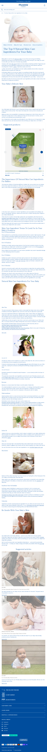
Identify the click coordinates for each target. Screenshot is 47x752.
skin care (14, 63)
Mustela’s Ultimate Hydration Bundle (10, 402)
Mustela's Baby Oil (24, 364)
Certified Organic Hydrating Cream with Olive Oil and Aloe (15, 328)
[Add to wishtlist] (40, 130)
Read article (4, 595)
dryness (42, 537)
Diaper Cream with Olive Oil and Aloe (10, 326)
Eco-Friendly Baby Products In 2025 (9, 677)
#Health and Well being (8, 631)
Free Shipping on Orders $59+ (23, 1)
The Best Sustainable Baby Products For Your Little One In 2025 (15, 589)
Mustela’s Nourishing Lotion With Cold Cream (12, 494)
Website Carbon (13, 735)
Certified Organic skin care (36, 447)
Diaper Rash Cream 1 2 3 (11, 377)
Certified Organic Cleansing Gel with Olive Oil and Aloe (15, 325)
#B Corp (4, 587)
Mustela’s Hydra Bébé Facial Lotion (10, 218)
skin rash (18, 260)
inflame (39, 313)
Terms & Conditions (17, 750)
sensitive (39, 480)
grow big (42, 543)
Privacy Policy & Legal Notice (7, 750)
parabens (40, 246)
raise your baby (18, 58)
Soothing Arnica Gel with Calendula (35, 505)
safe (44, 73)
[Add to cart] (40, 168)
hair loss (23, 260)
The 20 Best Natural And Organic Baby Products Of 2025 (14, 633)
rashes (14, 66)
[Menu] (2, 5)
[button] (23, 5)
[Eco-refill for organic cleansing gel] (23, 150)
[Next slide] (41, 152)
